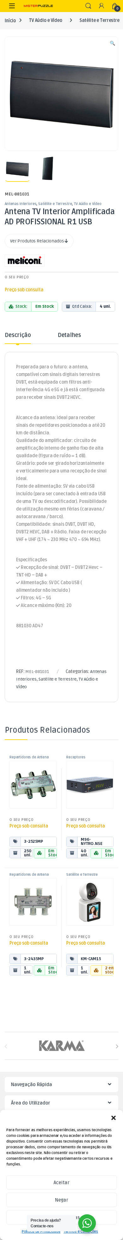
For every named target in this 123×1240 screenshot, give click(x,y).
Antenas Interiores (20, 203)
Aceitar (61, 1182)
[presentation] (116, 1046)
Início (10, 20)
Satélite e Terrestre (55, 203)
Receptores (75, 757)
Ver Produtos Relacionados (37, 241)
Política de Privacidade (41, 1231)
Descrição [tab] (18, 335)
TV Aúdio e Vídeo (45, 20)
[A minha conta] (101, 6)
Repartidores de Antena (29, 757)
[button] (113, 1118)
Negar (61, 1200)
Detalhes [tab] (69, 335)
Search (88, 6)
